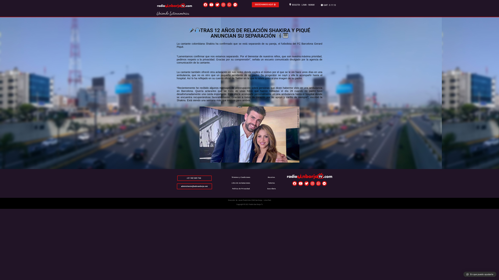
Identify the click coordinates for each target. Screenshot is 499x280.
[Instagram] (223, 4)
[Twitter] (217, 4)
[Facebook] (205, 4)
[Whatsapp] (229, 4)
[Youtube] (211, 4)
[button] (265, 4)
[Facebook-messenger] (235, 4)
